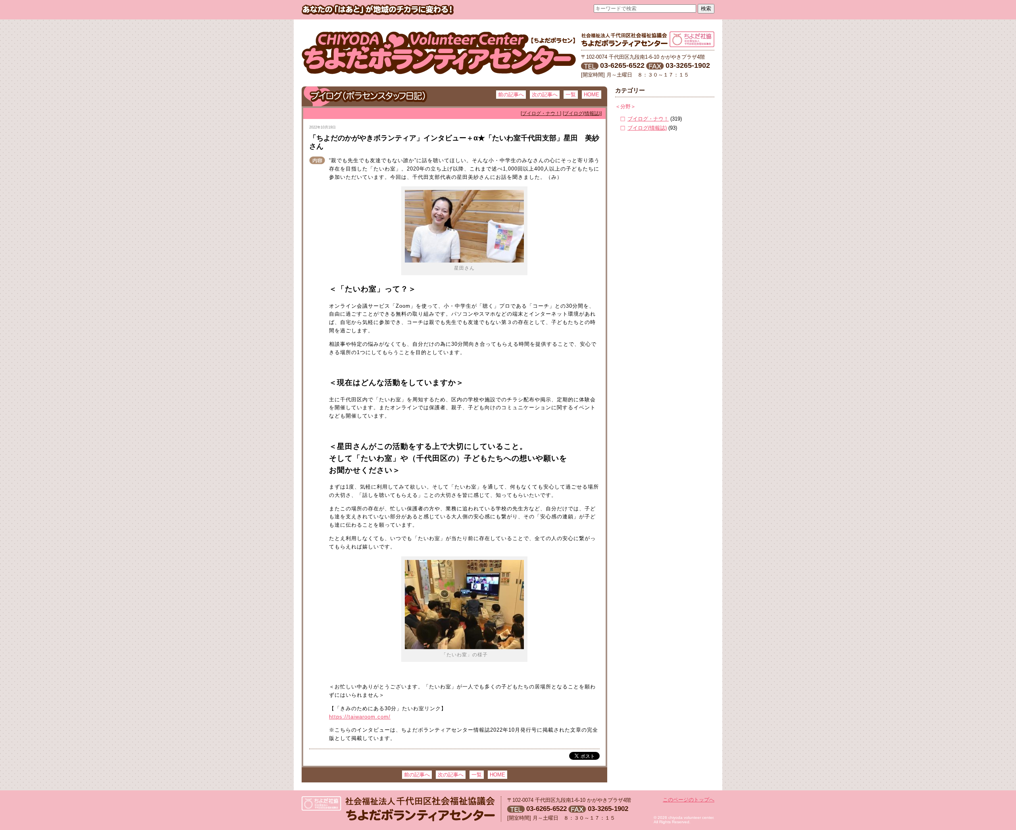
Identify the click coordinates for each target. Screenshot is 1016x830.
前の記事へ (511, 95)
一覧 (571, 95)
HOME (591, 95)
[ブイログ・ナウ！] (541, 113)
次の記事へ (545, 95)
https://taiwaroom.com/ (360, 717)
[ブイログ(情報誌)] (582, 113)
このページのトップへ (688, 800)
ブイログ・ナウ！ (648, 119)
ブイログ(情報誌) (647, 128)
